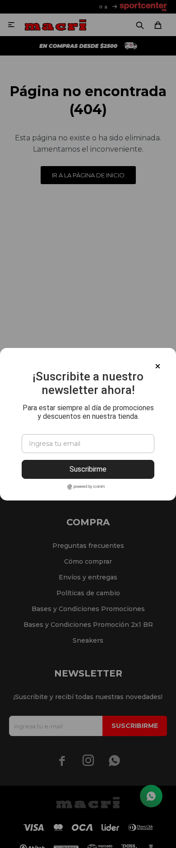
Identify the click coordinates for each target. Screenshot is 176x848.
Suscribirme (88, 469)
